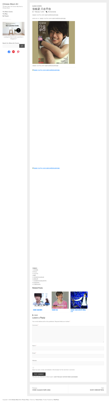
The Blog (5, 14)
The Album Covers (8, 11)
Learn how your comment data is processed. (66, 377)
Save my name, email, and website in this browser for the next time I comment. (53, 370)
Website (34, 360)
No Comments (52, 12)
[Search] (22, 46)
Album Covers (37, 6)
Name (34, 345)
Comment (35, 325)
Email (34, 353)
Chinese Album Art (10, 4)
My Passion (6, 16)
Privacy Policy (25, 399)
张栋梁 (36, 315)
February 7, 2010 (39, 12)
